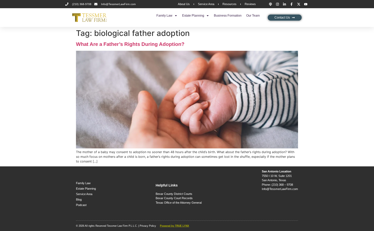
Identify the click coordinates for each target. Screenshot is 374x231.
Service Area (206, 4)
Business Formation (228, 15)
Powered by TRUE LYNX (174, 225)
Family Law (164, 15)
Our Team (253, 15)
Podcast (81, 205)
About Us (184, 4)
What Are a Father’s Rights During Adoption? (130, 44)
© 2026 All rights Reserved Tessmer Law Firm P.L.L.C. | (108, 225)
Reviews (250, 4)
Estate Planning (193, 15)
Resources (229, 4)
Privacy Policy (148, 225)
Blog (79, 199)
